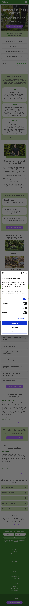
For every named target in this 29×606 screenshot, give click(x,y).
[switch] (25, 303)
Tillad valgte (14, 327)
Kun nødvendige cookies (14, 331)
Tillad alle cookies (14, 323)
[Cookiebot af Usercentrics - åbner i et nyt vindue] (20, 273)
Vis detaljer (21, 318)
